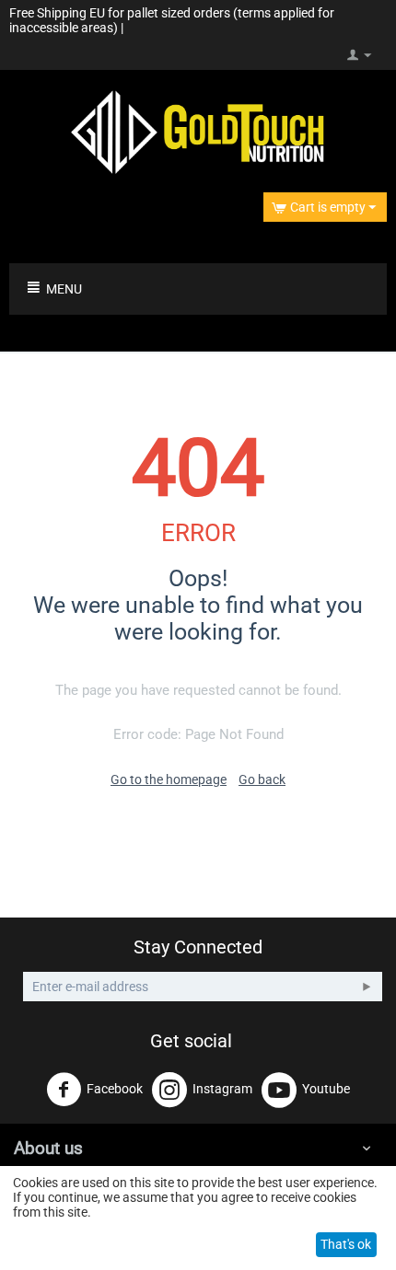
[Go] (366, 986)
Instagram (222, 1088)
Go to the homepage (169, 779)
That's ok (345, 1244)
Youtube (326, 1088)
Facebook (115, 1088)
